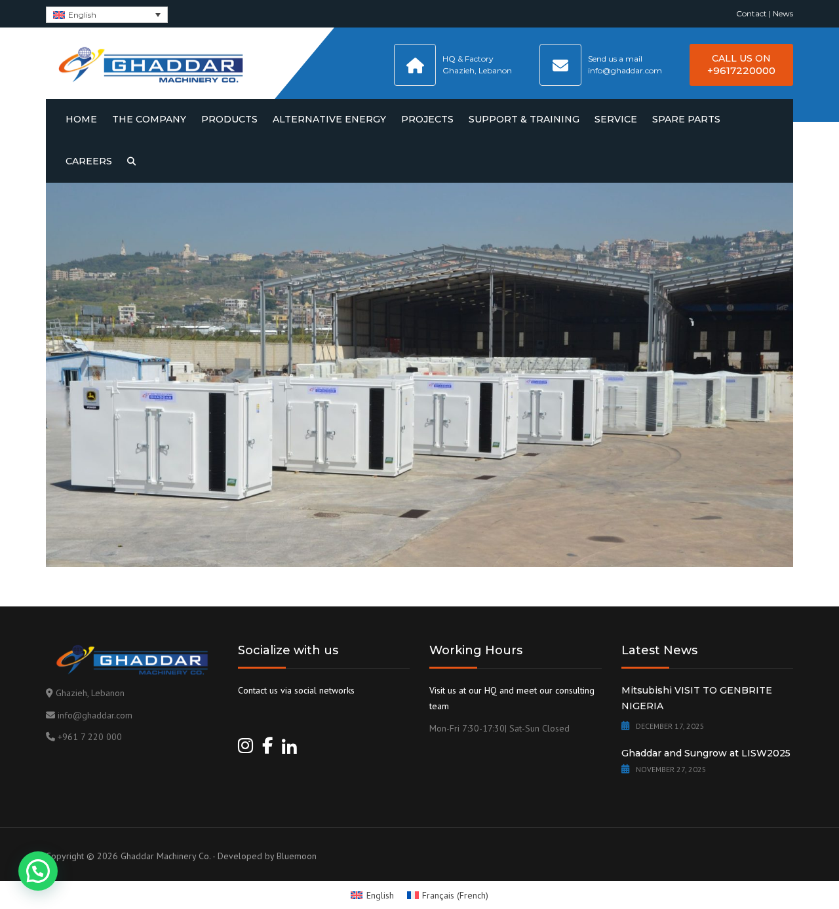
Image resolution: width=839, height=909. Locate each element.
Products (229, 119)
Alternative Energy (329, 119)
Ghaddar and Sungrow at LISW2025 (705, 753)
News (783, 13)
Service (616, 119)
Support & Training (524, 119)
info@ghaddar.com (95, 715)
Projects (427, 119)
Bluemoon (297, 856)
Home (81, 119)
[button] (38, 871)
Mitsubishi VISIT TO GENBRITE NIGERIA (696, 698)
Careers (89, 161)
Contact (751, 13)
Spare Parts (686, 119)
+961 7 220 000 (90, 737)
